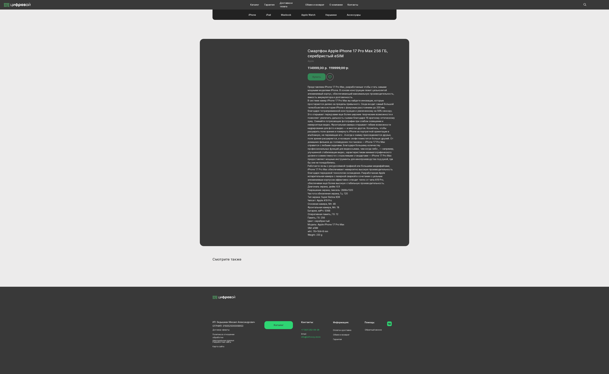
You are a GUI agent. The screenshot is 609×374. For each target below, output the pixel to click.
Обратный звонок (373, 330)
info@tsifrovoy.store (311, 337)
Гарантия (337, 339)
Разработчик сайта (222, 342)
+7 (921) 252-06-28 (310, 330)
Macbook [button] (286, 14)
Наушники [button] (331, 14)
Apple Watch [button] (308, 14)
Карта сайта (218, 346)
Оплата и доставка (342, 330)
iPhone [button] (252, 14)
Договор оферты (221, 330)
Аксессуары (354, 14)
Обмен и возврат (341, 335)
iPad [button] (268, 14)
